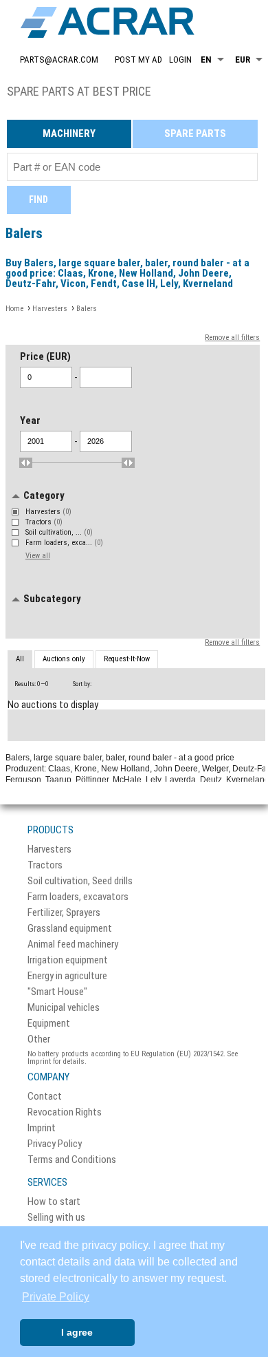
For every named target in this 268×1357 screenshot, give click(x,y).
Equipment (48, 1023)
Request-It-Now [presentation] (127, 658)
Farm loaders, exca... (64, 542)
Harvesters (48, 511)
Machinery (69, 133)
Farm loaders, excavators (78, 897)
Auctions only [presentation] (64, 658)
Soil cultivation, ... (59, 532)
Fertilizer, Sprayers (63, 913)
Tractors (44, 521)
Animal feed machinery (72, 944)
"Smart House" (57, 992)
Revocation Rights (64, 1112)
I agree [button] (77, 1332)
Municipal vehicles (63, 1008)
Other (38, 1039)
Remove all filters (232, 337)
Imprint (41, 1128)
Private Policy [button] (55, 1297)
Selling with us (56, 1217)
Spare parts (195, 133)
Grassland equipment (69, 928)
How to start (53, 1202)
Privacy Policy (54, 1144)
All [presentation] (20, 658)
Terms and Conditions (71, 1160)
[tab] (20, 660)
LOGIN (180, 59)
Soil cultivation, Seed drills (80, 881)
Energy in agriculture (67, 976)
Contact (44, 1096)
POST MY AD (138, 59)
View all (37, 555)
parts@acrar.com (59, 59)
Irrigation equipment (67, 960)
